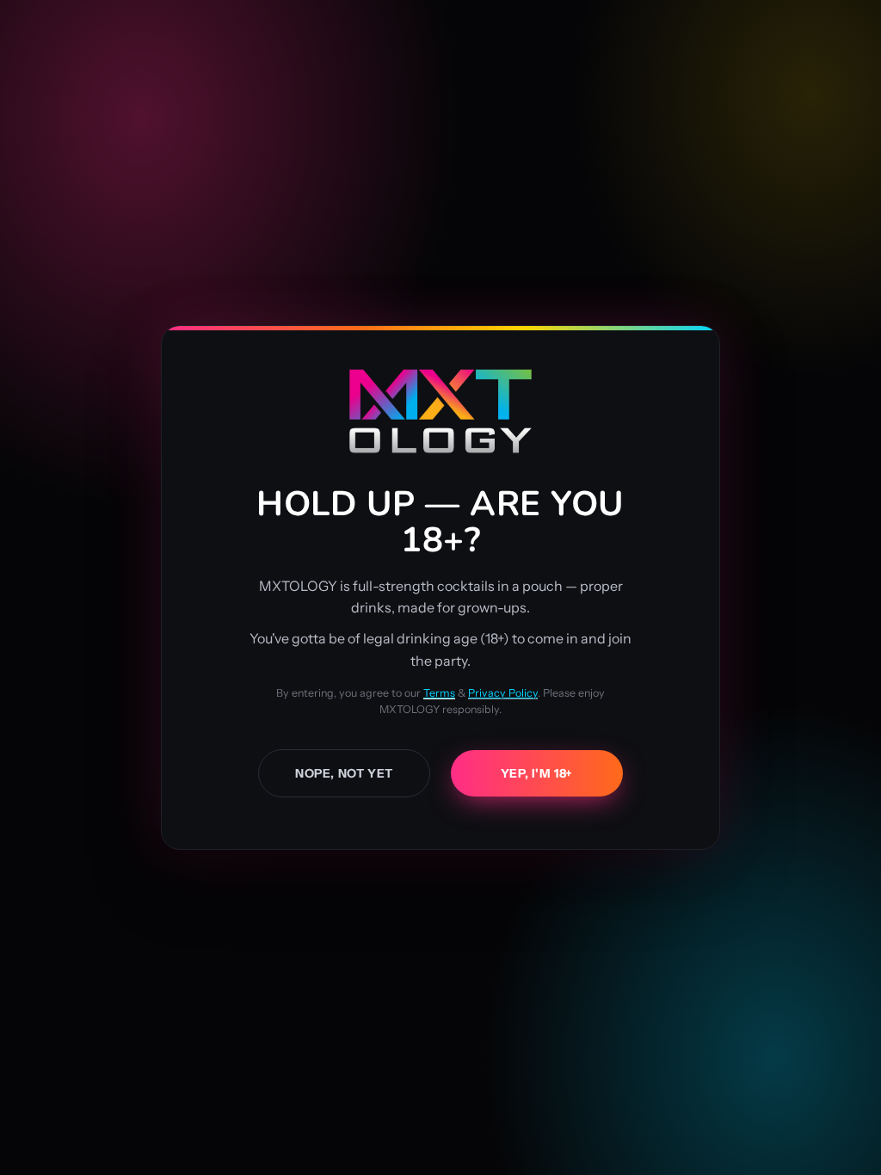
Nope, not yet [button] (344, 773)
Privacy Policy (503, 692)
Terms (439, 692)
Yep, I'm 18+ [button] (537, 773)
